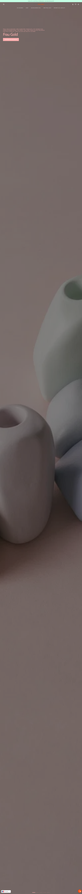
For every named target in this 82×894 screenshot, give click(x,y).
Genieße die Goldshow (11, 39)
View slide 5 (48, 892)
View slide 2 (37, 892)
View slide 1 (33, 892)
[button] (3, 4)
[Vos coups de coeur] (75, 4)
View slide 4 (44, 892)
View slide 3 (41, 892)
